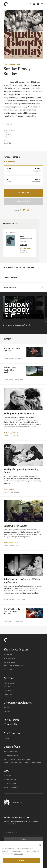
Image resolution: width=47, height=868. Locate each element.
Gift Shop (8, 670)
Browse (7, 708)
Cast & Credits (10, 277)
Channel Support (12, 787)
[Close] (40, 845)
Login (6, 738)
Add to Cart (23, 193)
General (7, 776)
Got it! (22, 860)
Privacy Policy (10, 752)
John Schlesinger (12, 64)
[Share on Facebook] (20, 210)
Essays (6, 435)
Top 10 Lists (9, 683)
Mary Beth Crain (12, 543)
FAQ (6, 770)
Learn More (18, 854)
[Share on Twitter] (24, 210)
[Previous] (4, 306)
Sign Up (7, 711)
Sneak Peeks (8, 358)
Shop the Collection (16, 649)
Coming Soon (9, 662)
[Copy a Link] (32, 210)
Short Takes (8, 621)
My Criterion (12, 733)
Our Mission (11, 720)
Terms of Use (12, 746)
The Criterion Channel (18, 702)
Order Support (10, 780)
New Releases (10, 658)
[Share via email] (28, 210)
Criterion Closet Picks (14, 666)
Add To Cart (25, 248)
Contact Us (10, 724)
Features (8, 691)
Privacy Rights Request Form (17, 759)
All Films (8, 655)
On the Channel (9, 599)
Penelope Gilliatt (12, 433)
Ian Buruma (10, 489)
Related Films (10, 287)
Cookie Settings (11, 755)
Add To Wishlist (23, 201)
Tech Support (10, 783)
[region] (21, 854)
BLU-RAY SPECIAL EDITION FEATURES (19, 268)
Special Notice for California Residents (22, 763)
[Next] (43, 306)
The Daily (8, 694)
